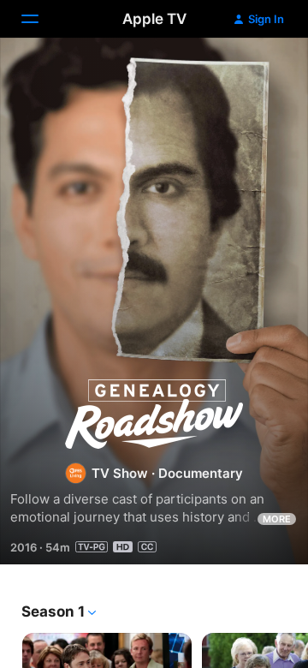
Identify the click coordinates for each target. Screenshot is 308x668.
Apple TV (154, 18)
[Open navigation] (40, 19)
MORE (277, 519)
